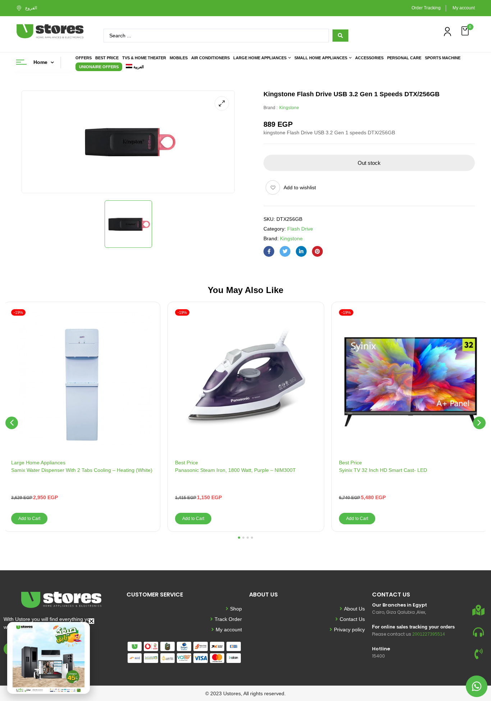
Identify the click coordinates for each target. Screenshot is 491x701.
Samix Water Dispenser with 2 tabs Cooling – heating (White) (81, 470)
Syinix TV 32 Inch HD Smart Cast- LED (383, 470)
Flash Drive (300, 229)
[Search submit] (340, 35)
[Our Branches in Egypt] (478, 610)
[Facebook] (268, 251)
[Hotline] (478, 654)
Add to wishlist (300, 187)
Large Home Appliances (38, 462)
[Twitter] (285, 251)
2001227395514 (428, 634)
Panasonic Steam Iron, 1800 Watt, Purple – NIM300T (235, 470)
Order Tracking (426, 7)
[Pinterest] (317, 251)
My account (464, 7)
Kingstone (289, 107)
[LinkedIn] (301, 251)
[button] (465, 31)
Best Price (186, 462)
